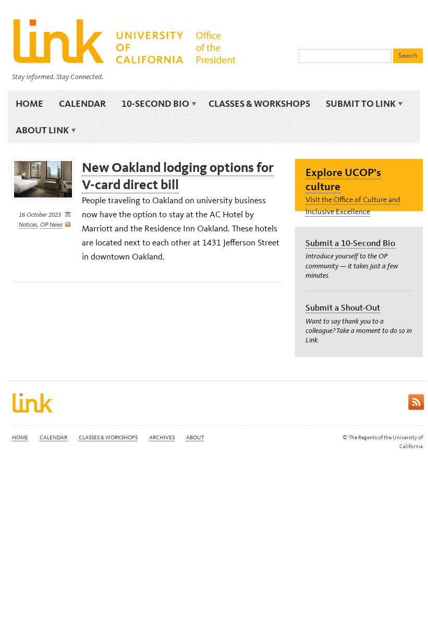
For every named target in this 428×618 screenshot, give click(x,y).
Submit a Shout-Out (342, 307)
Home (29, 103)
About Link (38, 130)
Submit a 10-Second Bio (350, 243)
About (195, 437)
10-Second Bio (151, 103)
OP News (51, 224)
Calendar (82, 103)
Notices (28, 224)
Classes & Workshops (259, 103)
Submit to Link (357, 103)
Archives (162, 437)
